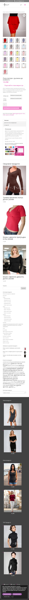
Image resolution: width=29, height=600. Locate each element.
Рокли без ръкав (7, 298)
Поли (4, 115)
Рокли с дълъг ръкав (8, 305)
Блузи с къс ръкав (7, 312)
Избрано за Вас (5, 341)
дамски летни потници (13, 365)
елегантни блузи (9, 372)
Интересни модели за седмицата (9, 293)
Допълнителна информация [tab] (10, 122)
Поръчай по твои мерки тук (14, 85)
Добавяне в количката (11, 108)
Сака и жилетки (6, 337)
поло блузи (14, 382)
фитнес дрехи (8, 387)
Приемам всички (7, 594)
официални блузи (10, 380)
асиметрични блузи (8, 362)
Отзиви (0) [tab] (6, 125)
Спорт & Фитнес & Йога (7, 333)
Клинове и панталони (7, 336)
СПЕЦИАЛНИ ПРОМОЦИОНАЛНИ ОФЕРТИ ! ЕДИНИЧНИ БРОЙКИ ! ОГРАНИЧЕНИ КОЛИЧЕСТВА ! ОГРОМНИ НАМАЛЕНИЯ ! (13, 325)
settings (4, 591)
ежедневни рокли (15, 370)
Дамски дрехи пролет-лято (19, 113)
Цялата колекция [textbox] (14, 392)
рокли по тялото (15, 383)
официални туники (7, 382)
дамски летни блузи (12, 364)
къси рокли (16, 373)
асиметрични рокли (19, 362)
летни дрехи (13, 375)
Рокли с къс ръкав (7, 301)
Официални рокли (7, 300)
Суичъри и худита (7, 334)
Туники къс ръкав (7, 320)
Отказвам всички (17, 594)
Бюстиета (4, 295)
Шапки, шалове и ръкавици (8, 339)
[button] (24, 15)
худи (14, 387)
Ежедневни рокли (7, 303)
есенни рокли (8, 373)
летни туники (13, 377)
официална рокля (10, 378)
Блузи (4, 306)
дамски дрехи (7, 363)
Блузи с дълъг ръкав (7, 311)
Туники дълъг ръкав (7, 319)
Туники (4, 314)
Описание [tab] (6, 120)
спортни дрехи (15, 385)
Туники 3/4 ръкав (7, 315)
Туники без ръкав (7, 317)
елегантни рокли (20, 372)
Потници (4, 322)
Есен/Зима (5, 329)
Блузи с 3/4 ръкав (7, 309)
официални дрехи (21, 380)
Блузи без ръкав (7, 307)
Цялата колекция (10, 115)
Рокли (4, 297)
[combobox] (14, 392)
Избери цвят (6, 95)
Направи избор (7, 596)
